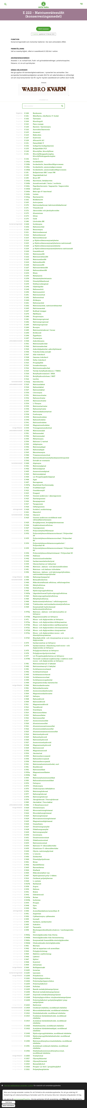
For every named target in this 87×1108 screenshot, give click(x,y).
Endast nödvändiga (8, 1105)
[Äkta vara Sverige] (43, 5)
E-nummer (35, 34)
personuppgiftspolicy (22, 1099)
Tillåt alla (8, 1102)
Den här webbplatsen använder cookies (18, 1085)
